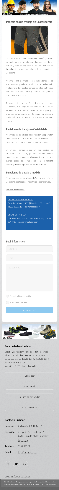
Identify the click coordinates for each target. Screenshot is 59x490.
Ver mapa (23, 439)
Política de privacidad (29, 396)
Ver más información (15, 189)
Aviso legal (29, 386)
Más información (51, 484)
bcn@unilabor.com (27, 452)
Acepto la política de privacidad (20, 296)
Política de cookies (29, 407)
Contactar (29, 375)
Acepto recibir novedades (18, 302)
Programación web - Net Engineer (18, 476)
